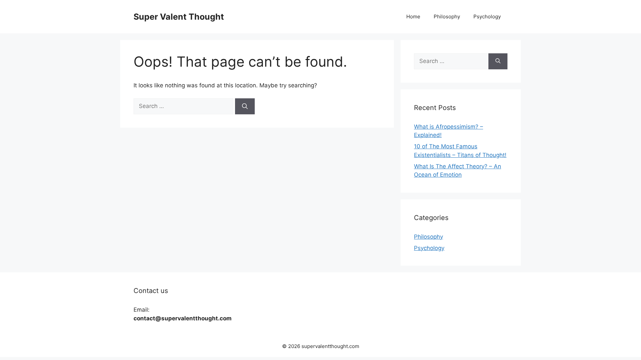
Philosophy (447, 16)
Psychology (487, 16)
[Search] (245, 106)
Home (413, 16)
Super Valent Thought (179, 17)
